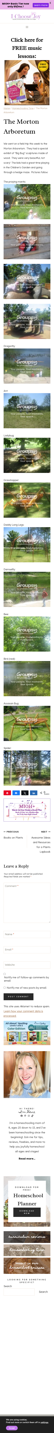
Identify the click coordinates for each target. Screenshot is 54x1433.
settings (44, 1422)
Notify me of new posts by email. (27, 987)
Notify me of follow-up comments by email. (26, 979)
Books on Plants (13, 834)
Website (10, 964)
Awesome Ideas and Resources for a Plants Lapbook (40, 841)
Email (9, 949)
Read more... (27, 1158)
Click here (23, 39)
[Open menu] (27, 27)
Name (9, 934)
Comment (11, 886)
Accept (12, 1428)
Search (8, 1286)
